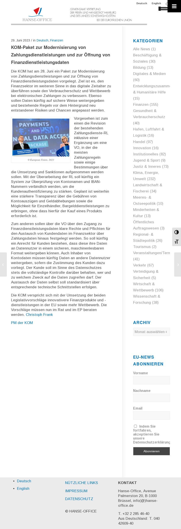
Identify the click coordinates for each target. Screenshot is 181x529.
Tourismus (142, 247)
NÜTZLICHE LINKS (81, 483)
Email (137, 408)
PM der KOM (22, 323)
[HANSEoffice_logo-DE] (79, 16)
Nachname (142, 391)
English (156, 3)
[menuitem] (141, 3)
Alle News (141, 49)
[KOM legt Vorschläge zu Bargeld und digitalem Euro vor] (3, 264)
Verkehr (139, 265)
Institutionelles (145, 154)
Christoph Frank (39, 315)
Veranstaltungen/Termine (154, 253)
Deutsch (141, 3)
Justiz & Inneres (147, 166)
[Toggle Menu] (174, 6)
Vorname (140, 373)
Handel (139, 142)
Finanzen (56, 40)
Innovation (142, 148)
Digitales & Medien (149, 74)
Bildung (139, 67)
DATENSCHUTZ (79, 499)
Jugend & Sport (146, 160)
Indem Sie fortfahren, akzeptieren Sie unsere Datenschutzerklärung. (152, 434)
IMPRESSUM (76, 491)
